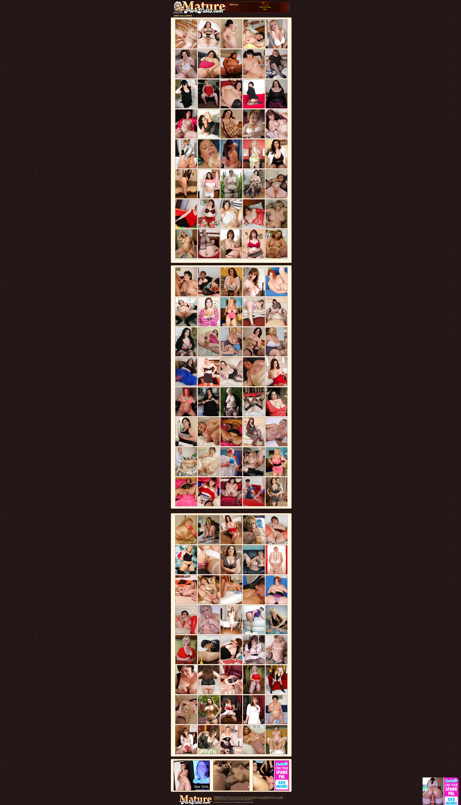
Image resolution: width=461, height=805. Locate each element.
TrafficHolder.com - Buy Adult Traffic (243, 802)
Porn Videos (265, 4)
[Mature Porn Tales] (199, 14)
